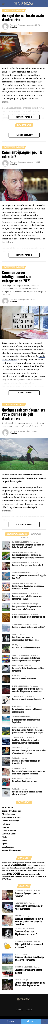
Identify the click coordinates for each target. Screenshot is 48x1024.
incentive (41, 868)
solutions (27, 876)
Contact (29, 1009)
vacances (38, 876)
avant (9, 863)
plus (9, 873)
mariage (18, 870)
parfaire (38, 870)
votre (5, 878)
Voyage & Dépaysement (12, 850)
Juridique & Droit (9, 834)
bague (17, 862)
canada (34, 863)
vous (9, 879)
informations (6, 870)
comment (18, 865)
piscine (4, 874)
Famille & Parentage (10, 821)
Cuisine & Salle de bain (11, 811)
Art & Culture (7, 807)
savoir (21, 876)
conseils (29, 866)
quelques (5, 876)
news (24, 870)
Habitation (6, 824)
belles (22, 863)
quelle (37, 874)
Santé (4, 840)
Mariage (5, 837)
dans (7, 868)
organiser (31, 870)
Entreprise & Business (11, 817)
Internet (5, 827)
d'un (3, 868)
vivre (44, 876)
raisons (11, 876)
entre (18, 868)
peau (42, 870)
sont (32, 876)
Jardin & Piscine (9, 830)
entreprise (24, 868)
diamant (13, 868)
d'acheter (42, 866)
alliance (4, 863)
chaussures (41, 863)
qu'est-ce (32, 874)
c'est (29, 863)
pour (16, 873)
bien (26, 863)
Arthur (14, 27)
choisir (6, 865)
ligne (12, 870)
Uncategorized (8, 847)
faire (30, 868)
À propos (19, 1009)
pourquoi (25, 874)
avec (13, 863)
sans (17, 876)
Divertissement (8, 814)
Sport (4, 844)
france (34, 868)
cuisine (35, 866)
